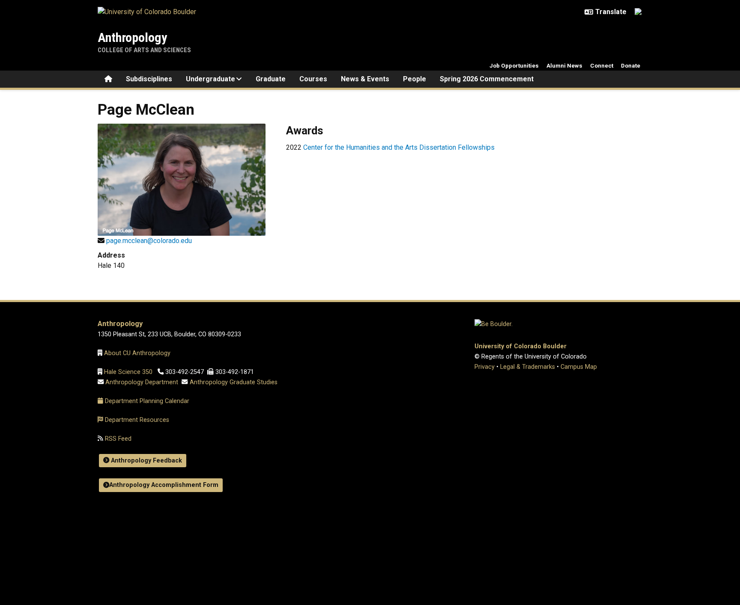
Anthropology (132, 37)
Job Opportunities (514, 65)
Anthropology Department (141, 382)
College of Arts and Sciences (144, 50)
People (414, 79)
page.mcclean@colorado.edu (149, 241)
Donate (630, 65)
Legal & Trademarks (527, 367)
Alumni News (564, 65)
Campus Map (579, 367)
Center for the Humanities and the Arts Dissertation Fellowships (399, 147)
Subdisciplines (149, 79)
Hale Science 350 (128, 372)
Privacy (484, 367)
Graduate (271, 79)
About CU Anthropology (138, 353)
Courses (313, 79)
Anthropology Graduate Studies (234, 382)
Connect (601, 65)
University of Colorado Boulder (520, 346)
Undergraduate (210, 79)
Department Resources (137, 420)
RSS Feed (117, 438)
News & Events (365, 79)
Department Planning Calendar (147, 401)
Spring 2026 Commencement (487, 79)
